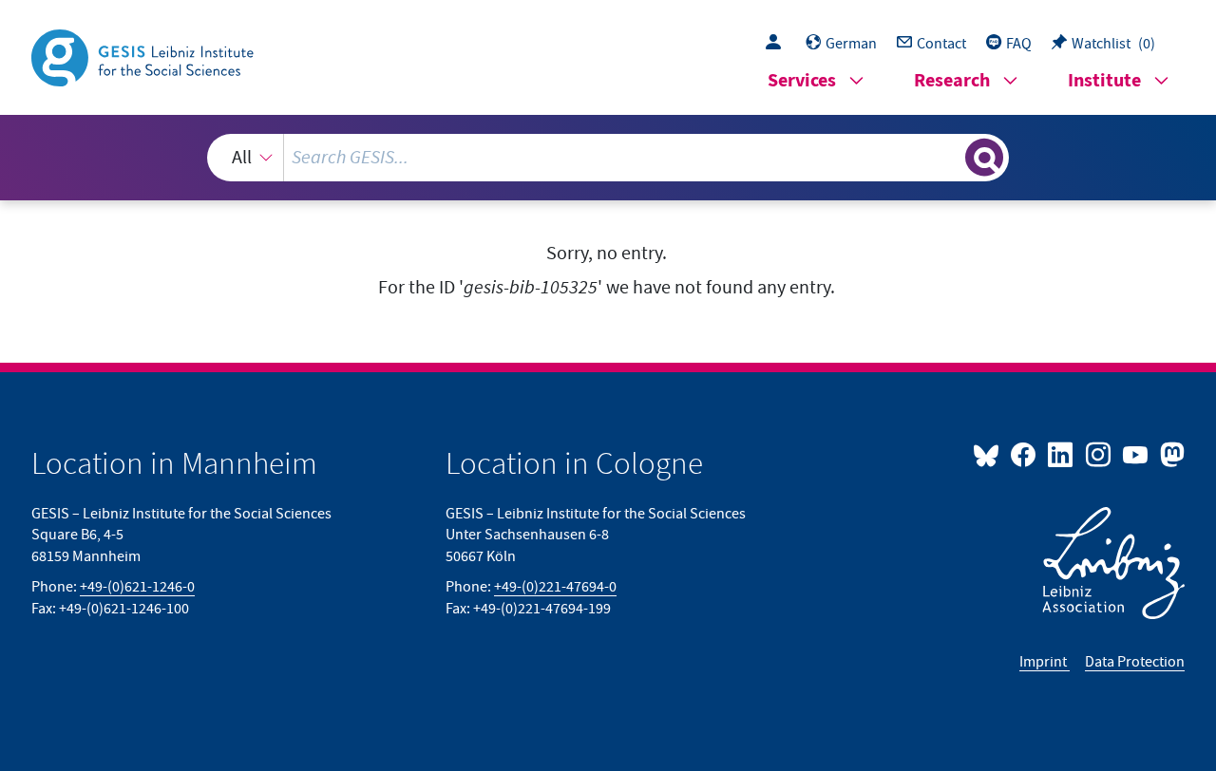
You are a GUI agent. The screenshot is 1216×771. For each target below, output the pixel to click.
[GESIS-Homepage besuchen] (144, 56)
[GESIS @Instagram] (1098, 454)
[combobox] (607, 157)
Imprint (1044, 661)
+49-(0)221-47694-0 (555, 586)
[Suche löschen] (949, 157)
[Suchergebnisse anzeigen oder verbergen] (984, 157)
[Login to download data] (778, 43)
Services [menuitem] (802, 81)
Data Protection (1135, 661)
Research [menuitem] (952, 81)
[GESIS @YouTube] (1136, 454)
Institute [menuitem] (1104, 81)
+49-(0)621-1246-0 (137, 586)
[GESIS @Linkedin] (1061, 454)
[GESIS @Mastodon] (1170, 454)
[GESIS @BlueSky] (990, 454)
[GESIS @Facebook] (1024, 454)
